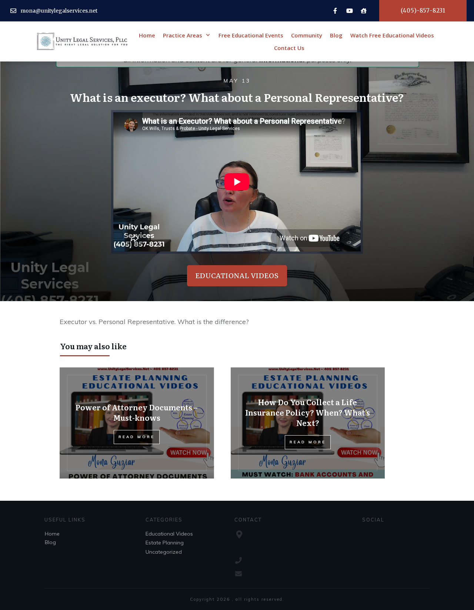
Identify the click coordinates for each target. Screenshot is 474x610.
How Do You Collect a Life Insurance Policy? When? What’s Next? (307, 412)
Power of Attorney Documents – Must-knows (137, 412)
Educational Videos (169, 533)
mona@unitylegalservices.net (58, 10)
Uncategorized (164, 552)
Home (52, 533)
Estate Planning (165, 542)
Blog (50, 542)
